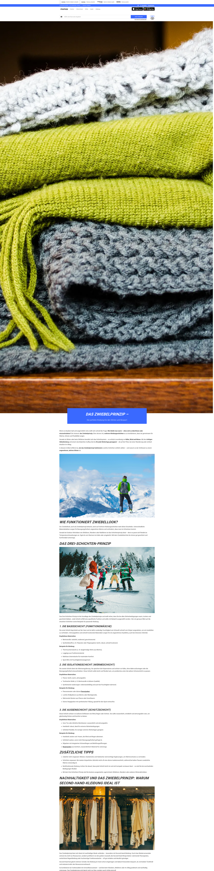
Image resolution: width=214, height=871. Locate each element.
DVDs (86, 9)
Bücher (72, 9)
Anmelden (144, 5)
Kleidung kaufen (125, 2)
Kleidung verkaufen (90, 2)
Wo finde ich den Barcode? (141, 19)
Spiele (91, 9)
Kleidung (98, 9)
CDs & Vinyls (79, 9)
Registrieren (151, 5)
